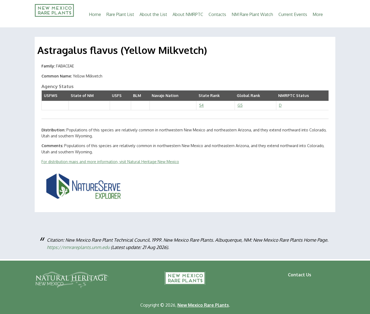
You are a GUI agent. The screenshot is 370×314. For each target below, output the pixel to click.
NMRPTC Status (293, 95)
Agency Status (57, 86)
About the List (153, 14)
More (318, 14)
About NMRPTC (188, 14)
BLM (137, 95)
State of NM (82, 95)
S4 (201, 105)
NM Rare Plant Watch (252, 14)
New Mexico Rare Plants (185, 278)
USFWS (50, 95)
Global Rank (248, 95)
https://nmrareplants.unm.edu (78, 247)
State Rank (209, 95)
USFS (117, 95)
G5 (240, 105)
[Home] (54, 15)
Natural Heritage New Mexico (72, 279)
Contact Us (299, 274)
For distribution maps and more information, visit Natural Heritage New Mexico (110, 161)
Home (95, 14)
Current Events (292, 14)
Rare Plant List (120, 14)
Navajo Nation (165, 95)
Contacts (217, 14)
